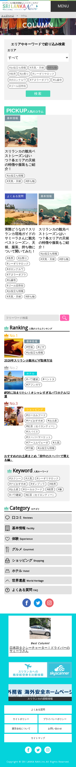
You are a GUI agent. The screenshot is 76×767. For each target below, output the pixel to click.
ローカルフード (37, 415)
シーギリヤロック (18, 263)
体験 (22, 538)
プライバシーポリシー (54, 719)
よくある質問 (15, 196)
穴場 (30, 448)
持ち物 (31, 181)
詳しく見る (21, 143)
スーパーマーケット (39, 437)
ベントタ (49, 379)
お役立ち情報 (15, 175)
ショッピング (34, 409)
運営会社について (21, 728)
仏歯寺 (12, 280)
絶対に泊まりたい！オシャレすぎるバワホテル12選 (37, 394)
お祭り (23, 258)
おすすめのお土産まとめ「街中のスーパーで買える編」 (36, 458)
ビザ (41, 347)
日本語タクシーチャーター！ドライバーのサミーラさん (40, 649)
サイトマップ (38, 738)
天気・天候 (14, 181)
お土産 (53, 420)
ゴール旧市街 (15, 285)
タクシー (16, 478)
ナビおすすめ (35, 420)
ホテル (30, 373)
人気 (57, 442)
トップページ (7, 16)
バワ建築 (33, 379)
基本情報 (12, 118)
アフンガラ (34, 384)
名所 (10, 258)
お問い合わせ (55, 728)
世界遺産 (27, 580)
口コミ (22, 517)
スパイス (33, 431)
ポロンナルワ (15, 269)
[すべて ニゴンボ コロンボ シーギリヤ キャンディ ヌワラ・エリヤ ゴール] (38, 57)
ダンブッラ (38, 483)
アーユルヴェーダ (38, 442)
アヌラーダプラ (17, 274)
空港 (30, 347)
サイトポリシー (21, 719)
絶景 (50, 489)
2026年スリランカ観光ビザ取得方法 (28, 360)
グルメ (22, 549)
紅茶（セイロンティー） (42, 426)
